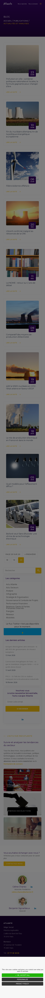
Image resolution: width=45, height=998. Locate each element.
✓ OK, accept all (22, 975)
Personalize (22, 979)
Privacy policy (22, 984)
